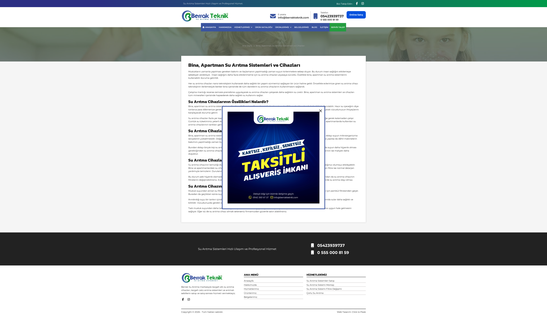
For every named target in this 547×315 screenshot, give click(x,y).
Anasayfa (210, 27)
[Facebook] (357, 3)
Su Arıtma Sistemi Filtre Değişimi (324, 289)
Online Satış (356, 14)
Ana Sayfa (247, 45)
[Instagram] (362, 3)
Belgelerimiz (301, 27)
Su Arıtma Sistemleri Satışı (320, 280)
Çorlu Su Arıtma (315, 293)
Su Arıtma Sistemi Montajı (320, 285)
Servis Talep (338, 27)
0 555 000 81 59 (330, 20)
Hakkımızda (225, 27)
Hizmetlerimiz (242, 27)
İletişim (324, 27)
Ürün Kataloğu (263, 27)
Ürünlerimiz (282, 27)
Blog (314, 27)
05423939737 (332, 16)
